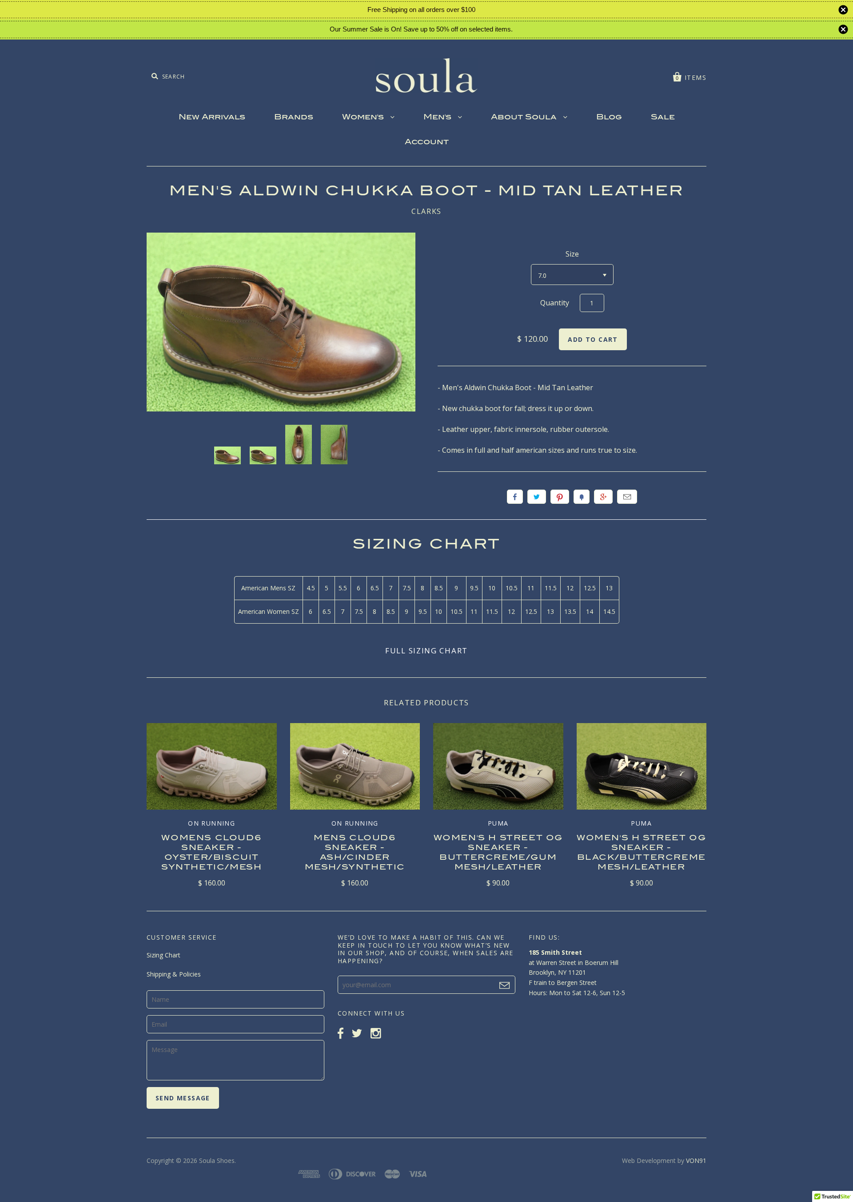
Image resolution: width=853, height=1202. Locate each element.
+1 (603, 497)
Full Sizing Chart (426, 650)
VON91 (696, 1160)
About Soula (525, 117)
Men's (438, 117)
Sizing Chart (163, 955)
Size (572, 254)
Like (515, 497)
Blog (609, 117)
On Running (211, 823)
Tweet (536, 497)
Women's (364, 117)
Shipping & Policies (174, 974)
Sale (663, 117)
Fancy (582, 497)
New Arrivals (212, 117)
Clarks (426, 211)
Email (627, 497)
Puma (498, 823)
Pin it (559, 497)
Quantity (554, 303)
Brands (293, 117)
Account (427, 142)
